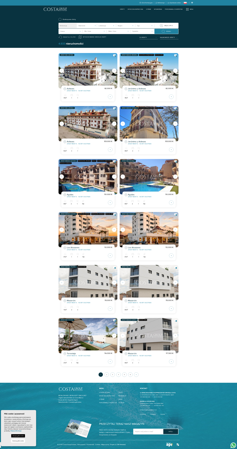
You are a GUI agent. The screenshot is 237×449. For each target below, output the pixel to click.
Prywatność (90, 444)
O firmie (148, 9)
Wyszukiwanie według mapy (94, 37)
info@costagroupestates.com (148, 410)
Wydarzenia (158, 9)
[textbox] (87, 26)
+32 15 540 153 (158, 397)
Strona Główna (104, 392)
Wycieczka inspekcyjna (135, 9)
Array (120, 399)
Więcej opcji (168, 25)
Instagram (153, 414)
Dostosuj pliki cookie (18, 441)
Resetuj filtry (69, 37)
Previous (60, 70)
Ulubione (121, 402)
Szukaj (168, 31)
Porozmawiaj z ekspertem (173, 9)
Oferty (122, 9)
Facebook (143, 414)
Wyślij (171, 431)
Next (115, 70)
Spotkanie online (175, 3)
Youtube (162, 414)
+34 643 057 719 (159, 405)
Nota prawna (81, 444)
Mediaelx (123, 444)
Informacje (122, 396)
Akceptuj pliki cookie (18, 436)
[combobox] (87, 25)
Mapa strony (105, 444)
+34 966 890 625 (145, 397)
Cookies (97, 444)
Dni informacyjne (147, 3)
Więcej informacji (15, 431)
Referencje (161, 3)
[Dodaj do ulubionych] (114, 55)
